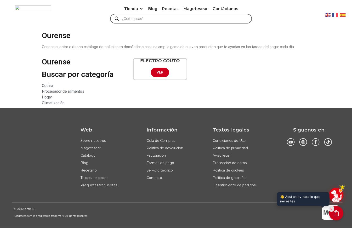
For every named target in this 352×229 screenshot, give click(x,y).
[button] (134, 9)
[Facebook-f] (315, 142)
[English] (328, 14)
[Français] (335, 14)
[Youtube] (291, 142)
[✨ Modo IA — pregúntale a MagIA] (336, 195)
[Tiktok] (328, 142)
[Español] (343, 14)
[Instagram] (303, 142)
